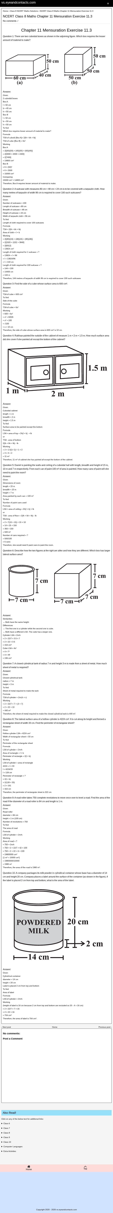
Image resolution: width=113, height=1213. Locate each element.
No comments (10, 21)
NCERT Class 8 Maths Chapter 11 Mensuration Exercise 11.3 (47, 16)
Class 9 (6, 1137)
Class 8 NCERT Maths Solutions (24, 11)
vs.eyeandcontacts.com (18, 2)
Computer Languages (12, 1146)
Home (5, 11)
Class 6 (6, 1123)
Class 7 (6, 1128)
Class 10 (7, 1142)
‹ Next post (6, 1027)
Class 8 (6, 1133)
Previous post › (105, 1027)
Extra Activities (9, 1151)
